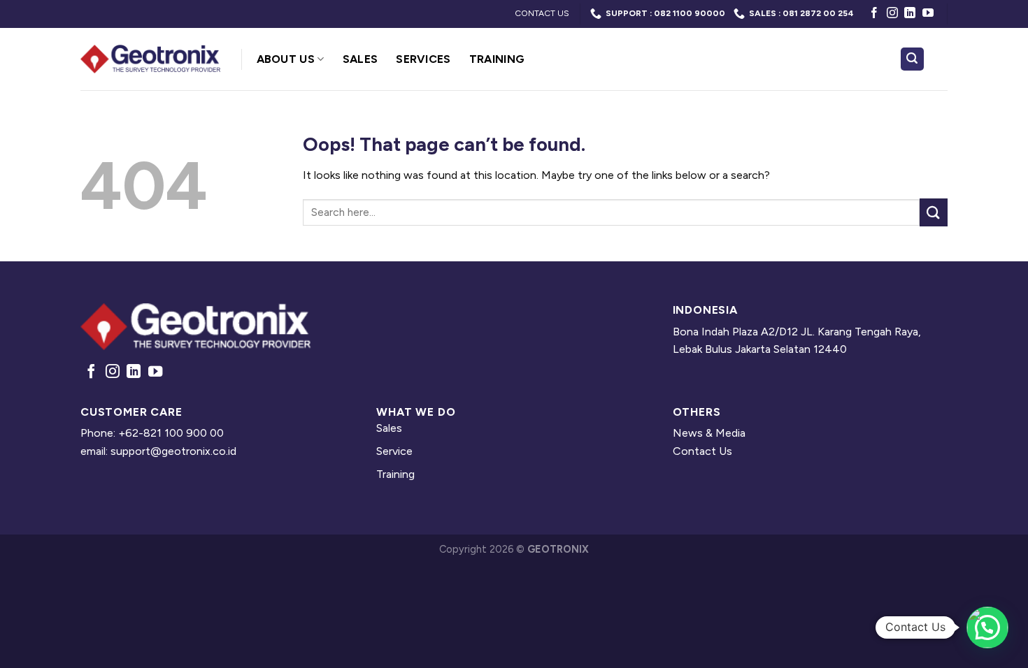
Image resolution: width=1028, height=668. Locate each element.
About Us (286, 59)
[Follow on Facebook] (874, 14)
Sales (360, 59)
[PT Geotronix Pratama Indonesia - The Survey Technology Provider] (150, 59)
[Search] (913, 59)
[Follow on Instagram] (892, 14)
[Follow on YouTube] (928, 14)
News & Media (709, 433)
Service (394, 451)
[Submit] (934, 212)
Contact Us (702, 451)
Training (497, 59)
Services (423, 59)
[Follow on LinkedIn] (909, 14)
